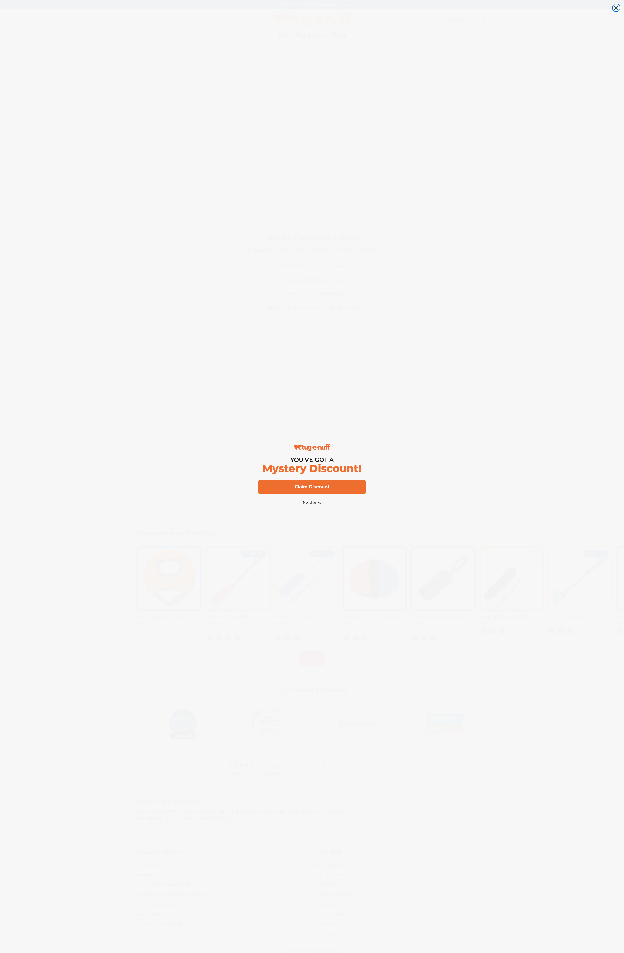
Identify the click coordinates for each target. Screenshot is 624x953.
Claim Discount (312, 487)
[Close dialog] (616, 8)
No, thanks (312, 502)
